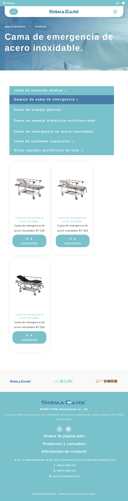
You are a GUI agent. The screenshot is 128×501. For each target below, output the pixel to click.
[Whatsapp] (117, 3)
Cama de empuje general (37, 109)
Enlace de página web (64, 436)
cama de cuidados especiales (42, 141)
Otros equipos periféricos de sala (46, 150)
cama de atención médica (38, 90)
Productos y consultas (64, 444)
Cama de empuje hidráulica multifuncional (55, 120)
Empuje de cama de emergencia (44, 99)
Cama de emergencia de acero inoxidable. (54, 131)
